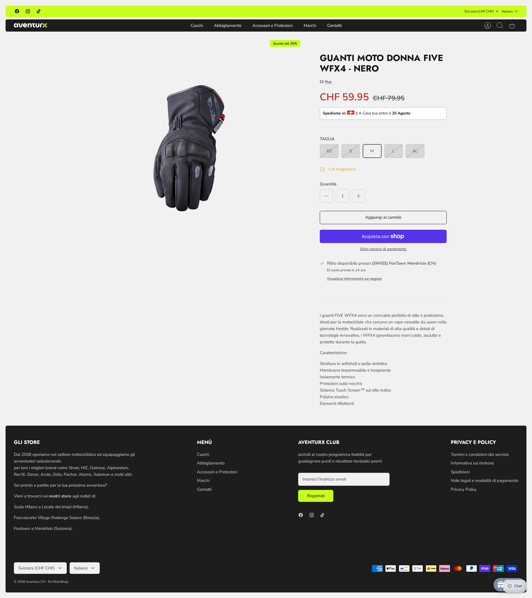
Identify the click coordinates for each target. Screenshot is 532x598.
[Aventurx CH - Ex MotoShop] (30, 25)
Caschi (197, 25)
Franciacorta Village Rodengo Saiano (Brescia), (57, 517)
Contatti (334, 25)
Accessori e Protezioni (272, 25)
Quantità (328, 184)
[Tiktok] (38, 11)
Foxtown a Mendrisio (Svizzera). (43, 528)
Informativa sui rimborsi (472, 463)
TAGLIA (327, 139)
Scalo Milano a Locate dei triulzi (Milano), (51, 507)
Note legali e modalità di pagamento (484, 480)
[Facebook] (17, 11)
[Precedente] (189, 11)
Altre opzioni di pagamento (383, 249)
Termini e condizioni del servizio (480, 454)
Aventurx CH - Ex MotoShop (47, 581)
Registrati (315, 496)
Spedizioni (460, 472)
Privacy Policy (464, 489)
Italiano (507, 11)
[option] (186, 148)
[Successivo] (343, 11)
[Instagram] (27, 11)
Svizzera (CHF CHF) (479, 11)
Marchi (310, 25)
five (328, 82)
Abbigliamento (227, 25)
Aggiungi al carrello (383, 217)
